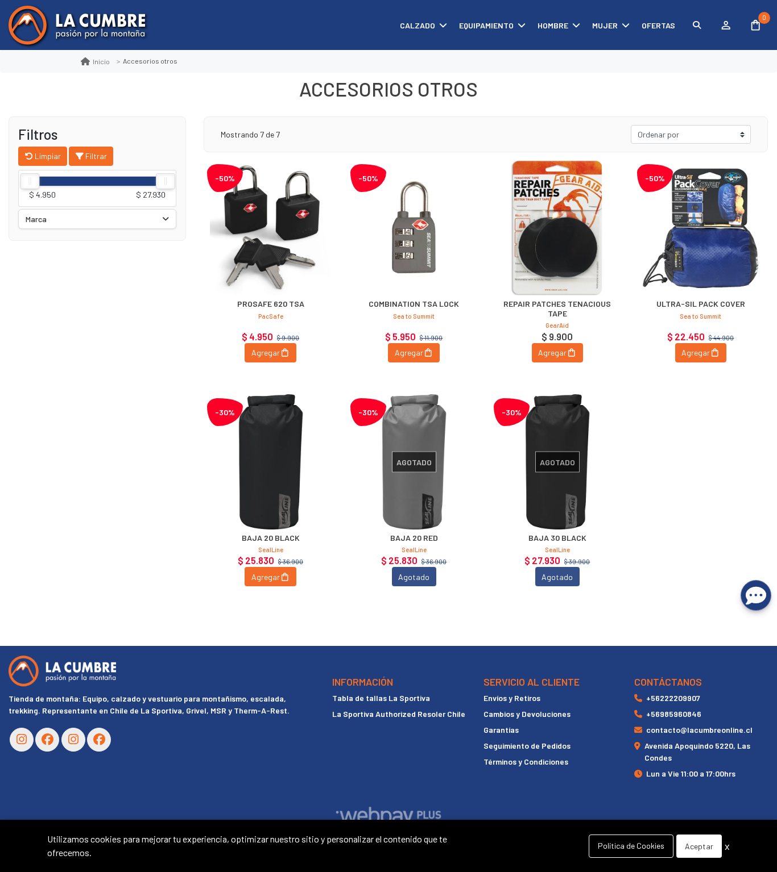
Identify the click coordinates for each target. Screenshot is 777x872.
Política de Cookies (631, 845)
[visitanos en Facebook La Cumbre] (47, 740)
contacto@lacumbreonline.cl (699, 730)
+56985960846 (673, 714)
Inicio (101, 61)
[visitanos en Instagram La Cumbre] (22, 740)
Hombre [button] (553, 25)
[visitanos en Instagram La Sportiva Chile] (73, 740)
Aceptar (699, 846)
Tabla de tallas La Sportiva (381, 698)
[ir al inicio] (62, 671)
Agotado (413, 577)
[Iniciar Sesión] (725, 25)
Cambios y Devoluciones (527, 714)
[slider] (29, 181)
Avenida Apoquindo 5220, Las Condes (697, 751)
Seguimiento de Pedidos (527, 745)
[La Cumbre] (77, 25)
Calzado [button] (417, 25)
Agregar (265, 352)
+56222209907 (673, 698)
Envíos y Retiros (511, 698)
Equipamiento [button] (486, 25)
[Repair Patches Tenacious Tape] (557, 227)
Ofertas (658, 25)
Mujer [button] (605, 25)
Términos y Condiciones (525, 761)
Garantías (501, 730)
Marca (36, 219)
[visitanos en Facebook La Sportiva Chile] (99, 740)
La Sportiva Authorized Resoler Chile (398, 714)
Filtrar (95, 156)
